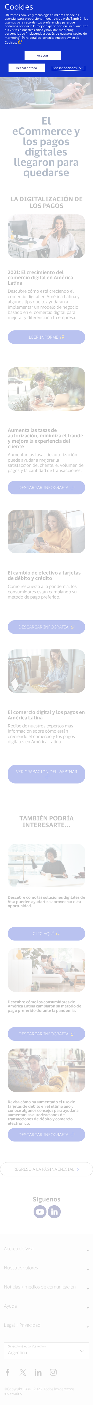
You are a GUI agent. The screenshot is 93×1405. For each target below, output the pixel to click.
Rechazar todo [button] (26, 68)
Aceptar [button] (42, 55)
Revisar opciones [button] (64, 68)
